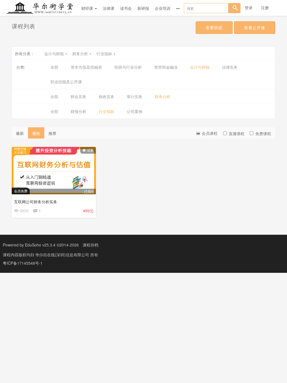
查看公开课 (254, 27)
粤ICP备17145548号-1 (23, 263)
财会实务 (78, 96)
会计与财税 (54, 53)
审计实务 (134, 96)
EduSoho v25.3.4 (40, 245)
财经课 (87, 8)
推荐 (52, 133)
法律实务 (230, 67)
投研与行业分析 (128, 67)
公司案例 (134, 111)
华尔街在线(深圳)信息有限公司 (62, 254)
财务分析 (80, 53)
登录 (249, 7)
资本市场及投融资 (86, 67)
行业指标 (104, 53)
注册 (265, 7)
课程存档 (90, 245)
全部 (54, 67)
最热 (36, 133)
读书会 (126, 8)
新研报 (143, 8)
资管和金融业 (166, 67)
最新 (20, 133)
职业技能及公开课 (66, 81)
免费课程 (263, 133)
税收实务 (106, 96)
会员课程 (209, 133)
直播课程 (236, 133)
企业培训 (162, 8)
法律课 (108, 8)
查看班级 (214, 27)
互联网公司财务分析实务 (35, 201)
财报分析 (78, 111)
